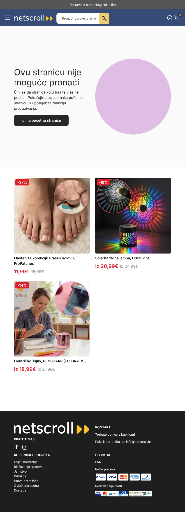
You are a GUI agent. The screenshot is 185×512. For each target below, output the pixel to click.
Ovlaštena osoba (26, 485)
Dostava (20, 490)
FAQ (98, 462)
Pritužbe (20, 476)
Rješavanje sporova (28, 467)
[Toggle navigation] (8, 18)
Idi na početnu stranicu (41, 120)
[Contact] (169, 17)
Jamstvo (20, 471)
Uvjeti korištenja (25, 462)
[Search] (104, 18)
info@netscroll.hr (138, 441)
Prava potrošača (26, 481)
